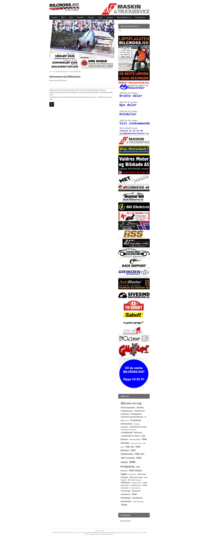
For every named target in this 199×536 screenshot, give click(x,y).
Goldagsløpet (136, 414)
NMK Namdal (132, 474)
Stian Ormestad (75, 71)
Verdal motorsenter (138, 501)
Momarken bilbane (134, 439)
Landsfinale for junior (137, 427)
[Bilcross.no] (64, 11)
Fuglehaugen (127, 411)
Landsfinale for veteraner (128, 429)
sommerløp (125, 491)
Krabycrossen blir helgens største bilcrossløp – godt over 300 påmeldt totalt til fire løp (77, 90)
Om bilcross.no (140, 17)
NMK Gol (139, 454)
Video (71, 17)
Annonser (110, 17)
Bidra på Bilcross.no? (124, 17)
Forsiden (54, 17)
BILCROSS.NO (125, 521)
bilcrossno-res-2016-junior (58, 80)
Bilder (63, 17)
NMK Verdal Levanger (134, 480)
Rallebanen (125, 483)
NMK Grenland (128, 458)
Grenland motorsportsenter (132, 417)
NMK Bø (130, 447)
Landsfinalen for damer (130, 436)
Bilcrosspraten (128, 407)
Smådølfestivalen (135, 485)
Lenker (100, 17)
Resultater (80, 17)
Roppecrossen (136, 483)
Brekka (140, 407)
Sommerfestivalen (135, 488)
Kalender (91, 17)
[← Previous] (51, 104)
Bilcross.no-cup (131, 403)
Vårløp (124, 505)
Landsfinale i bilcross (131, 432)
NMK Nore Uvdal (136, 477)
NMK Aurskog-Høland (136, 443)
